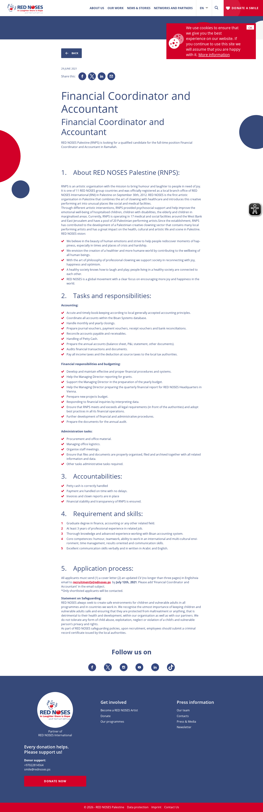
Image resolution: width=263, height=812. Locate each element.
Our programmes (112, 721)
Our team (183, 710)
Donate (106, 716)
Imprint (156, 807)
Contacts (183, 716)
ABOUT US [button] (97, 8)
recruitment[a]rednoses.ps (92, 582)
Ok (250, 28)
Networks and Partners (173, 8)
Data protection (137, 807)
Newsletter (184, 727)
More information (214, 54)
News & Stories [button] (138, 8)
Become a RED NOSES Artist (119, 710)
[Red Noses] (25, 6)
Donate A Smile (245, 8)
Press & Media (186, 721)
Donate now (55, 781)
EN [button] (202, 8)
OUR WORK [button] (116, 8)
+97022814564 (33, 765)
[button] (216, 8)
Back (75, 53)
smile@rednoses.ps (37, 769)
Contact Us (171, 807)
